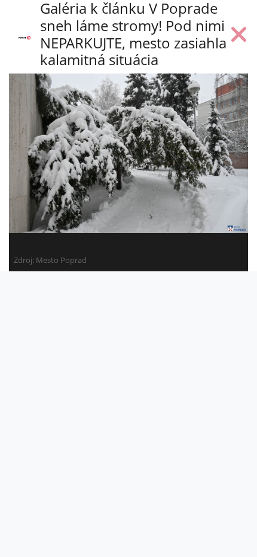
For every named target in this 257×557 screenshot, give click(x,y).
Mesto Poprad (61, 260)
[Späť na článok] (239, 37)
